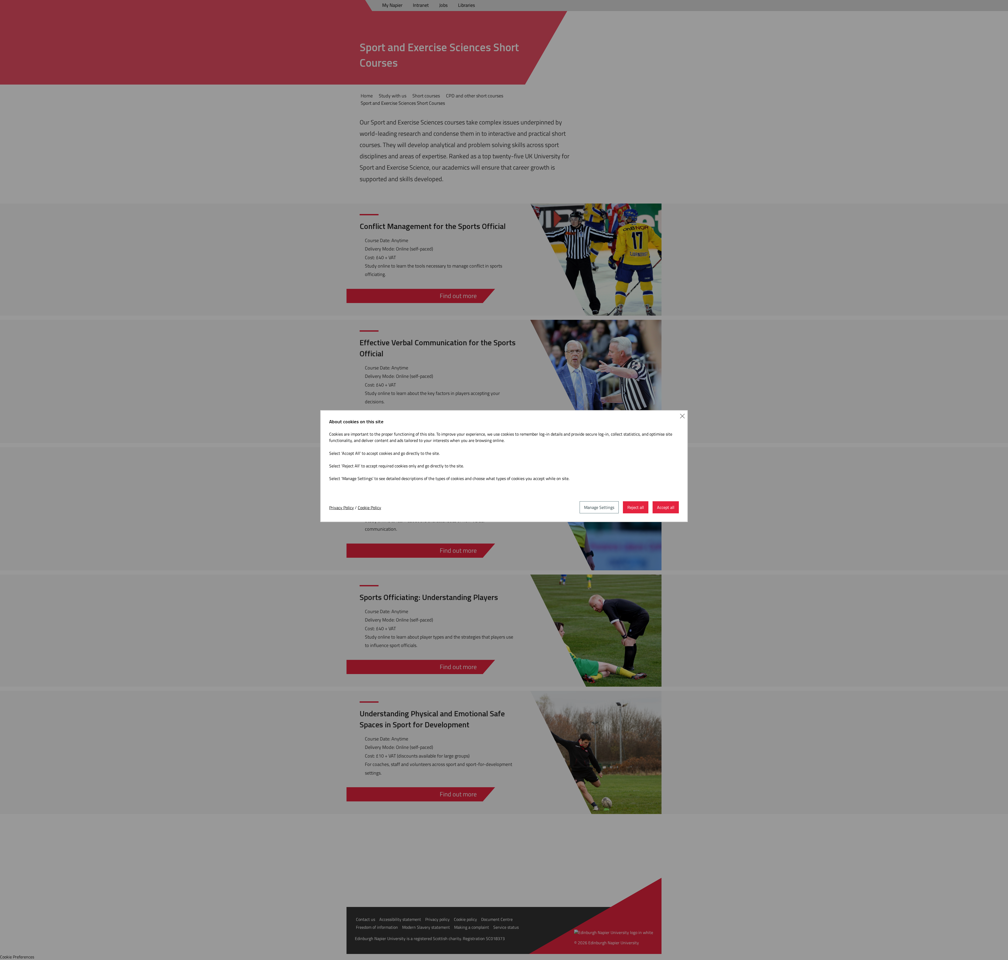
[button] (682, 416)
